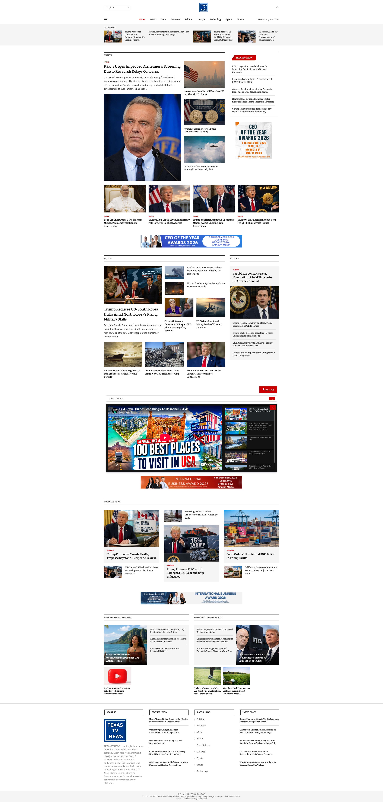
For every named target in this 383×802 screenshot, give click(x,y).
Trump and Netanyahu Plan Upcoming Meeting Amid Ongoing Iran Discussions (213, 222)
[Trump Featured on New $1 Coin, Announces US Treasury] (204, 116)
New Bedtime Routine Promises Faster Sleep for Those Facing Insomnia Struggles (253, 100)
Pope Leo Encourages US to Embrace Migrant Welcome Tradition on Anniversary (123, 222)
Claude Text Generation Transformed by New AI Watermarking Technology (252, 110)
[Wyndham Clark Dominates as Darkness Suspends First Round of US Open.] (236, 681)
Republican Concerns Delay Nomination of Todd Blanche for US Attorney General (253, 277)
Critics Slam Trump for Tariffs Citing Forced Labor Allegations (254, 354)
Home (142, 19)
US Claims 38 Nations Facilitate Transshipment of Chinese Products (141, 570)
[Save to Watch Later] (271, 410)
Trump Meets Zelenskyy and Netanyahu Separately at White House (252, 324)
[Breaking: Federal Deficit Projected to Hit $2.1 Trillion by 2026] (173, 516)
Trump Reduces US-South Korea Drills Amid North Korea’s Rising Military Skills (131, 314)
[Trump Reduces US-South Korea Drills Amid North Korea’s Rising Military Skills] (202, 36)
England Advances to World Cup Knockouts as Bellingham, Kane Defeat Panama (207, 691)
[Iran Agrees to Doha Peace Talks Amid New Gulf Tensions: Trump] (164, 359)
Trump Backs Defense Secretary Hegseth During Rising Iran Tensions (253, 334)
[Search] (277, 7)
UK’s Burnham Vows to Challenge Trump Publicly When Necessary (253, 344)
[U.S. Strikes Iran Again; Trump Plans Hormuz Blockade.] (174, 288)
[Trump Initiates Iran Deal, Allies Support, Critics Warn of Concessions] (206, 360)
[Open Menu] (105, 19)
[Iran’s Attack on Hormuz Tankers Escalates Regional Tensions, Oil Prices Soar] (174, 272)
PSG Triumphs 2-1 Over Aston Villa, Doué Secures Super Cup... (215, 630)
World (163, 19)
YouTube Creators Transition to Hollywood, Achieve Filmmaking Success (117, 691)
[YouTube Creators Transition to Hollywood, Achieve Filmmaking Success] (117, 681)
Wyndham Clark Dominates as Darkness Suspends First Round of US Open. (236, 691)
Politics (188, 19)
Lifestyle (201, 19)
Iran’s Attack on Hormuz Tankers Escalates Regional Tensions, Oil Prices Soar (204, 270)
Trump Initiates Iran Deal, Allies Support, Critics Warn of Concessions (204, 373)
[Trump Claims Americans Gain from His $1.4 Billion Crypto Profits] (258, 204)
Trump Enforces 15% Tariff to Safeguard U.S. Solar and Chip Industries (185, 573)
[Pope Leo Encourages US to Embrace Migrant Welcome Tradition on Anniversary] (125, 206)
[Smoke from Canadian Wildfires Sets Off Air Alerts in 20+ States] (204, 78)
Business (175, 19)
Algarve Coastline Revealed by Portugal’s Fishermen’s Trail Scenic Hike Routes (252, 90)
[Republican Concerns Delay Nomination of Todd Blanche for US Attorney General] (254, 292)
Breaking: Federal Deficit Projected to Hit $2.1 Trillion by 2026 (252, 80)
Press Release (203, 745)
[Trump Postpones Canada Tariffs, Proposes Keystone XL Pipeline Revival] (113, 36)
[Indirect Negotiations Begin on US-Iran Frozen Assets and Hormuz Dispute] (123, 360)
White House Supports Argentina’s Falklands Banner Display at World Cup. (214, 649)
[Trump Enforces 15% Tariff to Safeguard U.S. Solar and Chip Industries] (191, 553)
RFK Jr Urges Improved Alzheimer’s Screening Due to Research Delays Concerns (249, 69)
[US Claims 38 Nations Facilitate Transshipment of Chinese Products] (247, 36)
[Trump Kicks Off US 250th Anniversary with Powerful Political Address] (169, 204)
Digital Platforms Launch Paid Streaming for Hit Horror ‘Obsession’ (168, 640)
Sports (229, 19)
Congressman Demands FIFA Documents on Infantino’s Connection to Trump (215, 640)
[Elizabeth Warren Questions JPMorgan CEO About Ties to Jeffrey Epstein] (179, 315)
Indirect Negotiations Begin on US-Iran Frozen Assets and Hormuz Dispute (123, 373)
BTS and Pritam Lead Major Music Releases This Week (164, 649)
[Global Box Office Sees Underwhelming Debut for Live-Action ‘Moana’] (125, 645)
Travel (200, 764)
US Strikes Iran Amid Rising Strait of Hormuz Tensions (209, 324)
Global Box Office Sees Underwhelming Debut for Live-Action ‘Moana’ (123, 657)
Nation (152, 19)
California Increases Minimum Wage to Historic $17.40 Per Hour (261, 570)
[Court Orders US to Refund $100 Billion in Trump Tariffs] (251, 536)
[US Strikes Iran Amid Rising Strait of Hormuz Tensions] (210, 313)
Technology (215, 19)
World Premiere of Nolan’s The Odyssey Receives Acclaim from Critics (167, 630)
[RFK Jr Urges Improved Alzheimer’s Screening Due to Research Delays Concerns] (142, 121)
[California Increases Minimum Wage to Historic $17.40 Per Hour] (233, 572)
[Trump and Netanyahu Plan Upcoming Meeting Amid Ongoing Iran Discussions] (214, 206)
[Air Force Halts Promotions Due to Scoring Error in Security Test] (204, 153)
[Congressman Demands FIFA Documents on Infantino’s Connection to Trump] (257, 645)
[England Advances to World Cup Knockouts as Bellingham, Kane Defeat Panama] (207, 681)
